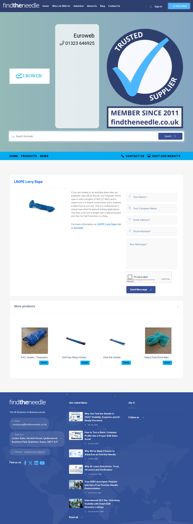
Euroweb (84, 36)
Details (44, 363)
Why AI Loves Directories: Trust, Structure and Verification (102, 468)
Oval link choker (112, 357)
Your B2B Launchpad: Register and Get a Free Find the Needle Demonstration (101, 485)
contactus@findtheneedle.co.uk (29, 424)
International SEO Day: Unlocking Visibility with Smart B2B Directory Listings (102, 503)
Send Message (138, 289)
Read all (74, 517)
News (44, 156)
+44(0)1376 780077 (34, 452)
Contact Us (114, 6)
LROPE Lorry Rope (107, 224)
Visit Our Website (165, 156)
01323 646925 (79, 43)
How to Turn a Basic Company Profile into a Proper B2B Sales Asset (101, 436)
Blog (102, 6)
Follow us (134, 417)
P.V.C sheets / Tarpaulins (34, 357)
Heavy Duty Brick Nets (156, 357)
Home (46, 6)
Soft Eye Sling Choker (74, 357)
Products (29, 156)
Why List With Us (61, 6)
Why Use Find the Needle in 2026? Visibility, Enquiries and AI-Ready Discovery (102, 417)
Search (168, 136)
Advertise (78, 6)
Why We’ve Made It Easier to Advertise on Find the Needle (100, 453)
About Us (92, 6)
